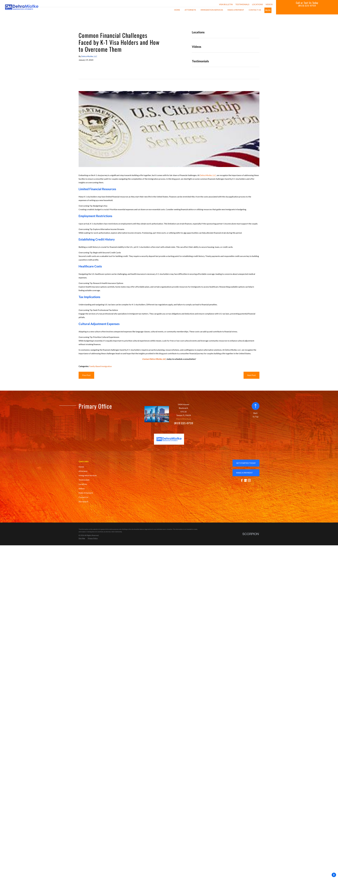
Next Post (251, 375)
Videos (269, 4)
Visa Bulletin (226, 4)
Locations (257, 4)
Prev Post (86, 375)
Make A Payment (86, 493)
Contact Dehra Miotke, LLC (154, 359)
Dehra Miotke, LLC (208, 175)
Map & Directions (183, 419)
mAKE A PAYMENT (244, 472)
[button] (334, 875)
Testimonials (242, 4)
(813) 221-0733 (307, 5)
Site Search (83, 501)
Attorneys (83, 471)
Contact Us (83, 497)
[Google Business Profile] (245, 480)
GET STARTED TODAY (246, 463)
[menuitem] (177, 10)
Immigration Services (88, 475)
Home (81, 467)
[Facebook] (241, 480)
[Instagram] (249, 480)
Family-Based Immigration (100, 366)
